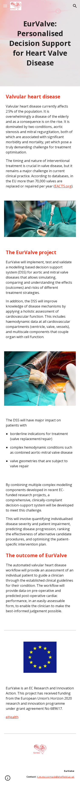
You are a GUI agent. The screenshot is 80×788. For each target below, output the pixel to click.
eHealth (12, 717)
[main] (40, 43)
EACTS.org (63, 186)
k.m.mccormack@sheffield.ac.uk (55, 776)
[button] (5, 6)
